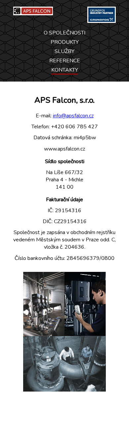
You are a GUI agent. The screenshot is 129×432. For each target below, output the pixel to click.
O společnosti (64, 32)
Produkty (65, 42)
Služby (64, 51)
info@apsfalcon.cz (73, 115)
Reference (64, 60)
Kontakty (64, 70)
